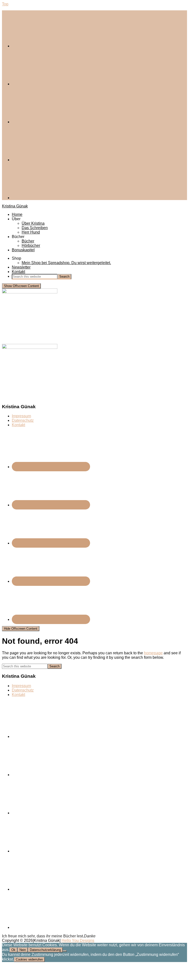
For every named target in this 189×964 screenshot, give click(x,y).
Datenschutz (23, 420)
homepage (153, 653)
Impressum (21, 416)
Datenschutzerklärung (45, 950)
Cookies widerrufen (29, 959)
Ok (13, 950)
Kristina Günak (15, 206)
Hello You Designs (78, 940)
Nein (22, 950)
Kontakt (18, 425)
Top (5, 4)
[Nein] (65, 951)
